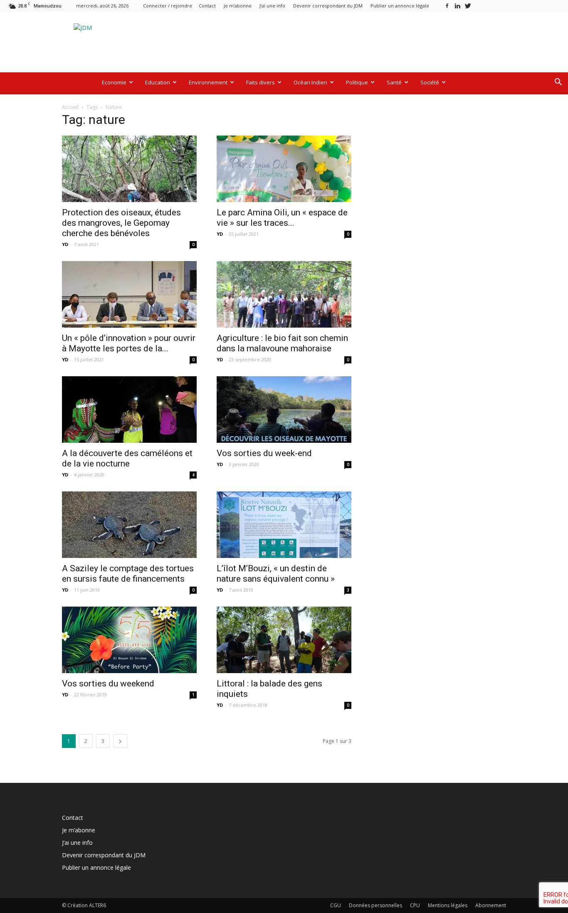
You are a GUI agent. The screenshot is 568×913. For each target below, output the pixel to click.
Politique (357, 82)
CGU (335, 905)
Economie (114, 82)
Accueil (70, 107)
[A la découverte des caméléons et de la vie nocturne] (129, 409)
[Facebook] (447, 5)
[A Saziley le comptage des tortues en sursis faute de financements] (129, 524)
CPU (415, 905)
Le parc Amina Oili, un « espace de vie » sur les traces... (282, 217)
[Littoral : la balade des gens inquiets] (284, 640)
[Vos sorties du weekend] (129, 640)
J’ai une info (272, 5)
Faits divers (260, 82)
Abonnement (490, 905)
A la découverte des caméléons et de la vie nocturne (127, 458)
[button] (558, 83)
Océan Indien (310, 82)
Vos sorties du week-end (264, 453)
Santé (394, 82)
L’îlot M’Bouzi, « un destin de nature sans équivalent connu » (276, 573)
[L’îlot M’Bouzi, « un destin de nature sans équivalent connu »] (284, 524)
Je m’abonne (238, 5)
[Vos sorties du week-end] (284, 409)
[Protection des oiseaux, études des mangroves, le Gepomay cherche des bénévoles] (129, 169)
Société (429, 82)
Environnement (208, 82)
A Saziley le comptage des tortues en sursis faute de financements (128, 573)
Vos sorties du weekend (108, 683)
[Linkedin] (457, 5)
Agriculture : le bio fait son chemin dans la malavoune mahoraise (282, 343)
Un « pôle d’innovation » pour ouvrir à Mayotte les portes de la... (128, 343)
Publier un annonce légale (399, 5)
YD (65, 244)
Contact (207, 5)
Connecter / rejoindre (167, 5)
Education (157, 82)
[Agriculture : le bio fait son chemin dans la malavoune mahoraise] (284, 294)
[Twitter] (467, 5)
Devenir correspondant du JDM (328, 5)
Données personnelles (375, 905)
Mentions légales (447, 905)
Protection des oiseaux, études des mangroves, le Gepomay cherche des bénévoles (121, 222)
